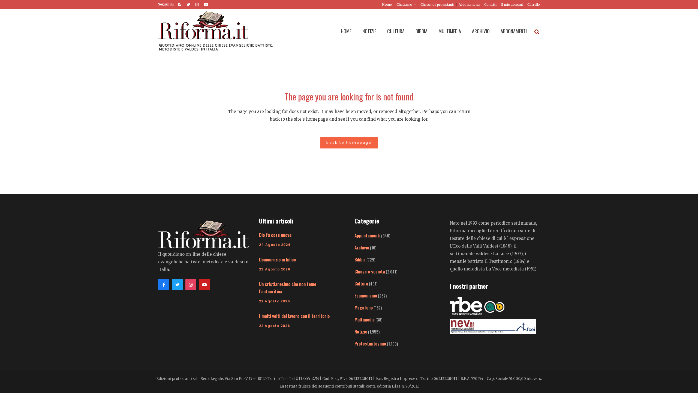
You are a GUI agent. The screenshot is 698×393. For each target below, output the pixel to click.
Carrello (533, 4)
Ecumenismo (365, 295)
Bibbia (360, 259)
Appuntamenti (367, 235)
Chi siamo (404, 4)
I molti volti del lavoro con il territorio (294, 316)
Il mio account (512, 4)
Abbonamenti (469, 4)
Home (387, 4)
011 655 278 (307, 378)
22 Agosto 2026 (274, 301)
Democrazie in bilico (277, 259)
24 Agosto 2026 (275, 244)
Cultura (361, 283)
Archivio (361, 247)
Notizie (360, 331)
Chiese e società (369, 271)
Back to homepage (349, 142)
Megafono (363, 307)
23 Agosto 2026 (274, 269)
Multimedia (364, 319)
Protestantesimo (370, 343)
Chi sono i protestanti (437, 4)
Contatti (490, 4)
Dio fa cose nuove (275, 235)
